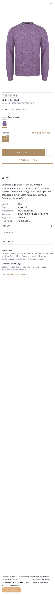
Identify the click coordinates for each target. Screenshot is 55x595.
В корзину (23, 152)
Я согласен (11, 590)
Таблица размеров (40, 132)
